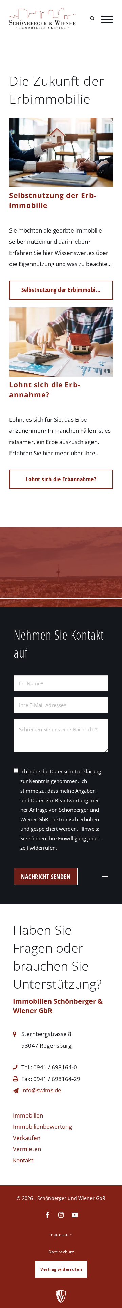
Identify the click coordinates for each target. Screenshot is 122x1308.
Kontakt (23, 1160)
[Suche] (89, 19)
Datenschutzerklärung (75, 771)
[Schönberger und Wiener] (50, 14)
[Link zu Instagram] (61, 1215)
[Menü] (103, 19)
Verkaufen (26, 1138)
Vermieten (27, 1149)
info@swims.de (41, 1090)
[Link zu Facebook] (47, 1215)
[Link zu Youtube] (74, 1215)
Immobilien (28, 1115)
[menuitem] (89, 19)
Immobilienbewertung (42, 1126)
